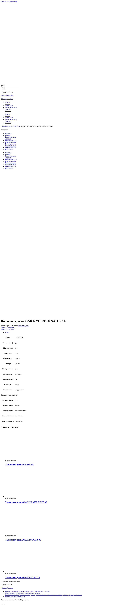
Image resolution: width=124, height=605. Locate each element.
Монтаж (7, 104)
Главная (7, 102)
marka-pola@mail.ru (7, 95)
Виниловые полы (10, 146)
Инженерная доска (11, 140)
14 (15, 343)
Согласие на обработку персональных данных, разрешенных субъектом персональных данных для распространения (43, 595)
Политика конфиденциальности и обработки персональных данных (27, 591)
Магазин (17, 126)
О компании (9, 105)
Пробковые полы (10, 144)
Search (3, 85)
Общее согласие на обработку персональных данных (22, 593)
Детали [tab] (7, 332)
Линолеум (8, 133)
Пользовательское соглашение (15, 596)
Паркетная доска (10, 142)
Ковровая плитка (10, 137)
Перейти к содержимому (9, 1)
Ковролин (8, 139)
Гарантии (8, 109)
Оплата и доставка (11, 107)
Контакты (8, 111)
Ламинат (7, 135)
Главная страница (6, 126)
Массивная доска (10, 147)
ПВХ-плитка (9, 149)
